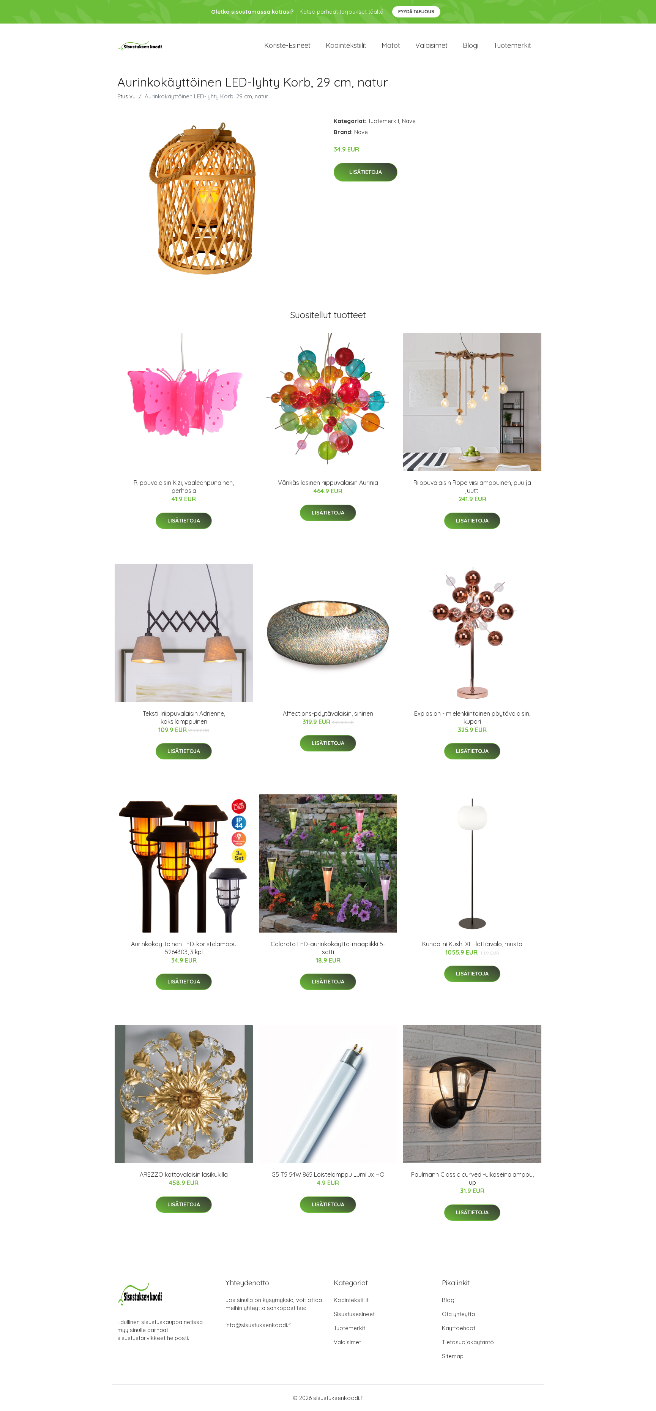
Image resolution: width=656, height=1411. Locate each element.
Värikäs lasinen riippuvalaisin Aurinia (328, 482)
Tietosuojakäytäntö (468, 1342)
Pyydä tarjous (416, 11)
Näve (409, 121)
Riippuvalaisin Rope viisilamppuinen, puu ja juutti (472, 486)
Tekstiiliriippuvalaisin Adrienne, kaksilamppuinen (184, 717)
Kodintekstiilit (346, 45)
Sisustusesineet (354, 1314)
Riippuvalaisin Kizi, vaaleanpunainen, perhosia (184, 486)
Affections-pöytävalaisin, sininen (328, 713)
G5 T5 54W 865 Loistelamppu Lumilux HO (328, 1174)
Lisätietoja (365, 172)
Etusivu (126, 96)
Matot (391, 45)
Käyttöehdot (458, 1328)
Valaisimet (431, 45)
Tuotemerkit (512, 45)
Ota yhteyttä (458, 1314)
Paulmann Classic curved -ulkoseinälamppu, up (472, 1178)
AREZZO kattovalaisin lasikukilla (184, 1174)
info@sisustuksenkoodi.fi (259, 1325)
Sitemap (453, 1356)
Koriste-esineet (287, 45)
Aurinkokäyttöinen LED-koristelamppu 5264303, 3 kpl (184, 948)
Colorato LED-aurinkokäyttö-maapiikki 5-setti (328, 948)
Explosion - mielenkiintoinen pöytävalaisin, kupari (472, 717)
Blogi (470, 45)
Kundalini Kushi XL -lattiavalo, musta (472, 944)
